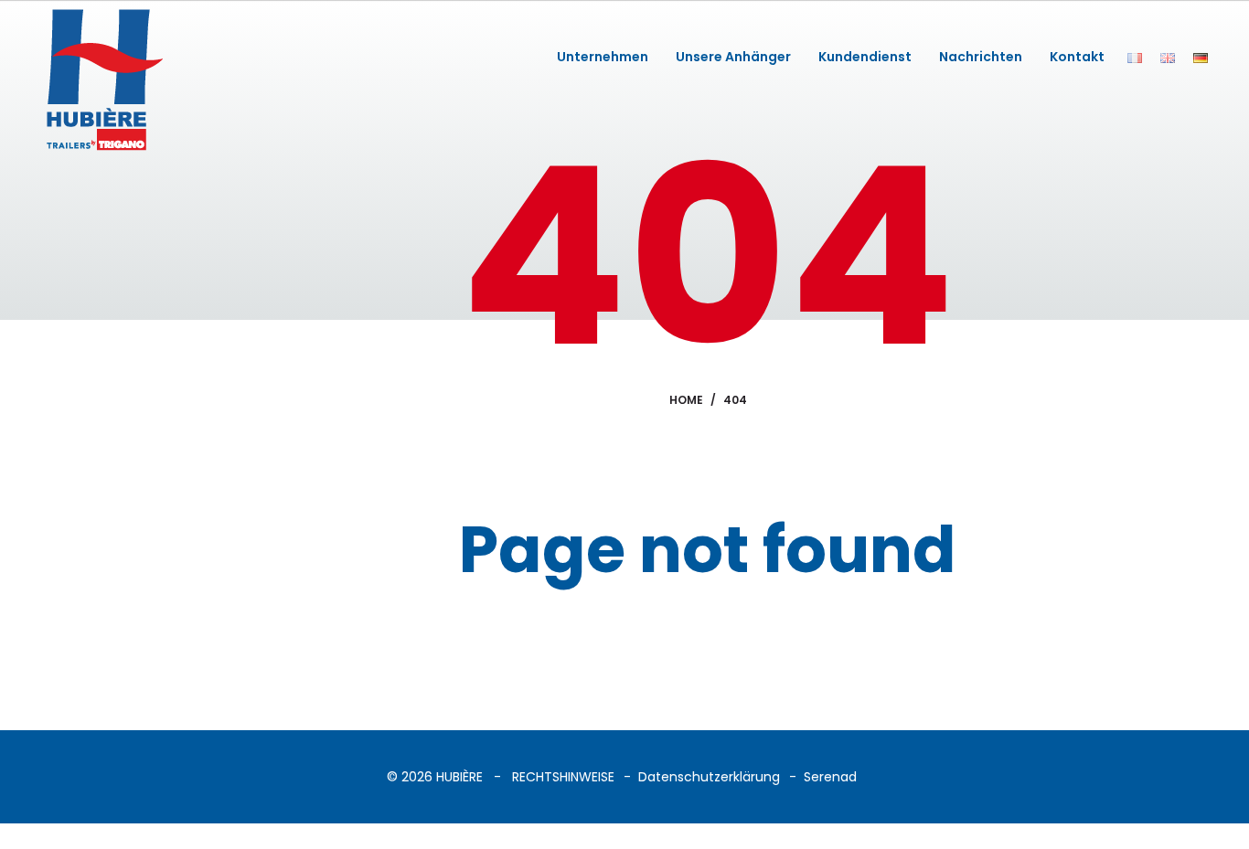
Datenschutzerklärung (709, 777)
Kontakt (1077, 57)
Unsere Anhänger (733, 57)
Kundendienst (865, 57)
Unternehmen (602, 57)
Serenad (830, 777)
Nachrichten (980, 57)
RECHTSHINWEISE (563, 777)
